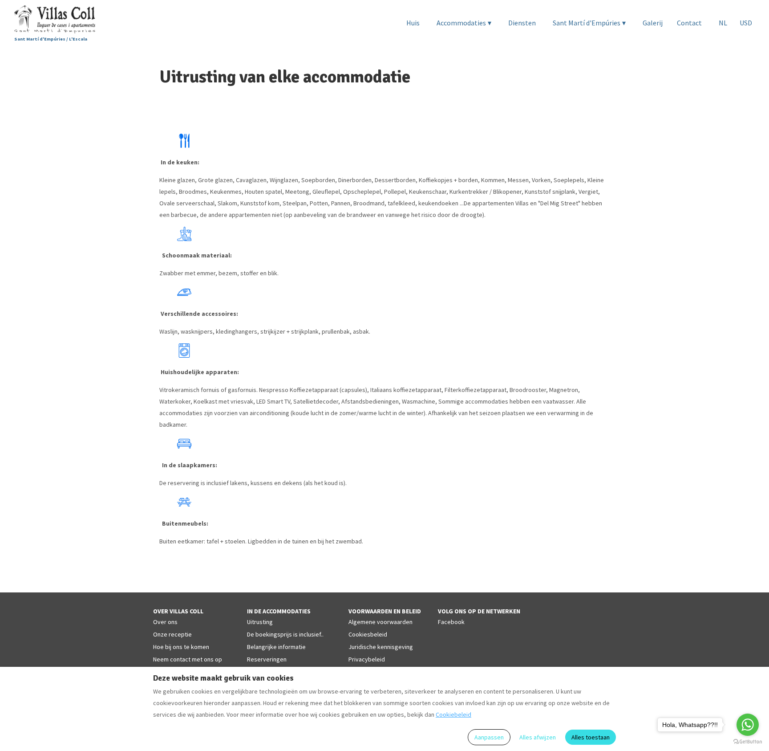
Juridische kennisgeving (380, 647)
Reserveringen (267, 659)
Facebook (451, 622)
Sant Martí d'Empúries (589, 22)
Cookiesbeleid (367, 634)
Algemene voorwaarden (380, 622)
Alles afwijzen (537, 737)
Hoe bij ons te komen (181, 647)
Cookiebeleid (453, 714)
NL (723, 22)
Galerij (653, 22)
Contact (689, 22)
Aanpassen (489, 737)
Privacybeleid (366, 659)
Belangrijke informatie (276, 647)
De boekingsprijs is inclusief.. (285, 634)
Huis (413, 22)
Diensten (522, 22)
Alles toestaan (590, 737)
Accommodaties (464, 22)
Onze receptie (172, 634)
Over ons (165, 622)
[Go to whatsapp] (748, 725)
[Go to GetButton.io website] (747, 742)
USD (746, 22)
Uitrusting (260, 622)
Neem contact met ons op (187, 659)
